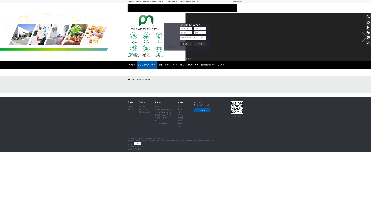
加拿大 (142, 149)
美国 (136, 149)
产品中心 (180, 112)
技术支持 (130, 109)
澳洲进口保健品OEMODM (168, 65)
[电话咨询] (368, 17)
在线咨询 (202, 110)
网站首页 (180, 106)
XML (179, 126)
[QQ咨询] (368, 27)
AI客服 (200, 44)
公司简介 (130, 106)
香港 (139, 149)
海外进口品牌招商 (144, 112)
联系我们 (180, 121)
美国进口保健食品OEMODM (138, 72)
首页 (132, 79)
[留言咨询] (368, 22)
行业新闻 (132, 65)
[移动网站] (368, 37)
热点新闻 (220, 65)
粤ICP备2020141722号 (137, 146)
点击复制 (145, 138)
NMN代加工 (142, 106)
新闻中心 (180, 115)
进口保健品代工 (154, 1)
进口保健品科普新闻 (208, 65)
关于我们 (180, 109)
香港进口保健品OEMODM (147, 65)
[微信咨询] (368, 32)
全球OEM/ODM (143, 109)
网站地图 (180, 123)
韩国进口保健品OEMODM (189, 65)
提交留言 (186, 44)
